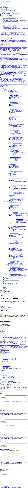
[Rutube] (5, 7)
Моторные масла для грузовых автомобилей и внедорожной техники (18, 269)
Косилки (12, 235)
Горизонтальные (16, 258)
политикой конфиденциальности (15, 414)
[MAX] (9, 7)
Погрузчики (10, 244)
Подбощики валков (14, 231)
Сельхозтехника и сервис (10, 281)
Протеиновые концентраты (16, 199)
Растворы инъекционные (16, 161)
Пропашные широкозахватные (20, 213)
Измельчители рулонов (15, 255)
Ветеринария (11, 123)
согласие (6, 413)
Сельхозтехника (8, 201)
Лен (11, 100)
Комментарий (3, 434)
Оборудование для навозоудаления (15, 263)
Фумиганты (13, 119)
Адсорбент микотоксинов (16, 178)
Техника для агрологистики (14, 251)
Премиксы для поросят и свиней (17, 198)
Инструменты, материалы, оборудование (16, 140)
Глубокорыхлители (14, 205)
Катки (11, 206)
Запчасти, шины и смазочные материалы (14, 264)
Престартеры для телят (18, 192)
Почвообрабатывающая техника (15, 202)
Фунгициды (13, 120)
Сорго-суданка (13, 109)
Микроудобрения (14, 95)
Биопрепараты (11, 168)
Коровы (12, 180)
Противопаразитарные (15, 157)
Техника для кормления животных (15, 254)
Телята (11, 187)
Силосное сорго (16, 107)
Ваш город (2, 400)
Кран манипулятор (14, 248)
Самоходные (16, 260)
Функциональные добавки (16, 171)
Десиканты (12, 113)
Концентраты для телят (18, 189)
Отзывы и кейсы (6, 1)
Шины (9, 276)
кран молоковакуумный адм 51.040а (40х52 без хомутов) (12, 338)
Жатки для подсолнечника (19, 230)
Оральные (15, 132)
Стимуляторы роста (14, 97)
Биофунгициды (13, 92)
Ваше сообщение (4, 473)
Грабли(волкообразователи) (16, 237)
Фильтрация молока (14, 167)
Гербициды (12, 112)
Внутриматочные (17, 126)
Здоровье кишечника (15, 175)
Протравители (13, 117)
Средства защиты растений (14, 110)
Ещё (7, 44)
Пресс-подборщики (14, 238)
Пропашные (15, 212)
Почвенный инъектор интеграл (20, 216)
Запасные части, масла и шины (11, 283)
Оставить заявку (4, 16)
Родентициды (13, 118)
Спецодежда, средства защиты (17, 162)
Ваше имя (2, 396)
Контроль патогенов (14, 176)
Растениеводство (9, 90)
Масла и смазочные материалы (15, 265)
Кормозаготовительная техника (15, 234)
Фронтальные (13, 247)
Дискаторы (12, 203)
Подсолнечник (13, 102)
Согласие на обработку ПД (9, 376)
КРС (9, 179)
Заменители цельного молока (19, 188)
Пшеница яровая (14, 103)
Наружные (15, 150)
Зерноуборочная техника (13, 227)
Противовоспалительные (16, 147)
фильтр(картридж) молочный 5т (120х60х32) (10, 345)
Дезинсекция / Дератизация (16, 137)
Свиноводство (11, 195)
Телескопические (14, 246)
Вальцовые (15, 240)
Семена (9, 98)
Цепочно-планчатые (17, 242)
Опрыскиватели (14, 223)
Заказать (2, 340)
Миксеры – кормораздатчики (16, 256)
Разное (14, 144)
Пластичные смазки (14, 272)
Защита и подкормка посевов (14, 214)
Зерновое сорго (16, 106)
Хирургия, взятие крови (18, 145)
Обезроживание (14, 146)
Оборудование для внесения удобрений (19, 215)
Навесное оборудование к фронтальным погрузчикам (16, 250)
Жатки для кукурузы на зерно (19, 229)
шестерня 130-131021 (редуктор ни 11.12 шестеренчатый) (13, 347)
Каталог (6, 89)
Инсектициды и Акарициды (16, 114)
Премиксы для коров (17, 184)
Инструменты (16, 127)
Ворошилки (13, 236)
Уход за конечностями (15, 166)
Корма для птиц (11, 173)
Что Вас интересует (4, 449)
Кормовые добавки (12, 174)
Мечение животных (17, 143)
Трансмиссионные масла (15, 274)
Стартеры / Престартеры (15, 200)
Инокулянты (13, 93)
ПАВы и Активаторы (15, 116)
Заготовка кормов (12, 172)
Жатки (11, 228)
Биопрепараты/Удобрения (13, 91)
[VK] (1, 7)
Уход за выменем (14, 165)
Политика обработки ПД (8, 377)
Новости (4, 2)
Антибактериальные (15, 130)
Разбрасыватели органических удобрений (21, 222)
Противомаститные (14, 151)
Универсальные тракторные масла (18, 275)
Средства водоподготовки (16, 96)
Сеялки (12, 210)
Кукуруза (12, 99)
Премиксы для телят (17, 191)
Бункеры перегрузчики (15, 253)
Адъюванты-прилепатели (16, 111)
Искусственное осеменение (19, 141)
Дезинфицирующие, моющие (17, 138)
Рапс (11, 104)
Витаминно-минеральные (16, 133)
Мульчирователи (14, 207)
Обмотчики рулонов (14, 243)
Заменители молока (14, 196)
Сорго (11, 105)
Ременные (15, 241)
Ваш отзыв (2, 410)
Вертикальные (16, 257)
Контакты (5, 3)
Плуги (11, 208)
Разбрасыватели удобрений (19, 217)
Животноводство (9, 122)
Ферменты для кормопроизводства (18, 169)
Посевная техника (12, 209)
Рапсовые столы (14, 233)
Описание (2, 307)
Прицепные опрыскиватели (19, 224)
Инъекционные (16, 129)
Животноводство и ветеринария (11, 280)
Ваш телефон (3, 397)
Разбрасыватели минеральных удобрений (21, 219)
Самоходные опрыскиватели (19, 226)
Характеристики (8, 307)
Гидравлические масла (15, 267)
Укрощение (12, 164)
